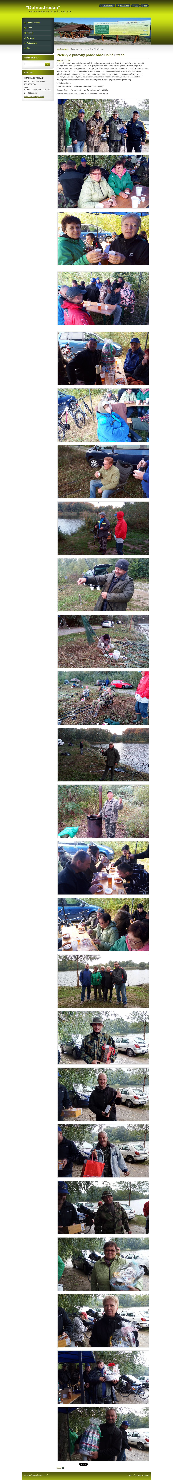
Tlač (145, 5)
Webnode (145, 1475)
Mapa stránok (124, 5)
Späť (59, 1468)
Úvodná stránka (62, 49)
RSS (136, 5)
